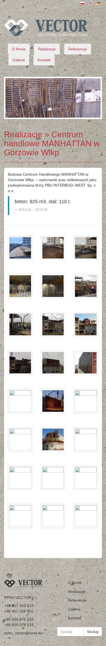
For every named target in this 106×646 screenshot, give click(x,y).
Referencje (77, 49)
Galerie (19, 60)
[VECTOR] (53, 28)
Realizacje (47, 49)
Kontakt (44, 60)
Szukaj (92, 631)
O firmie (19, 49)
